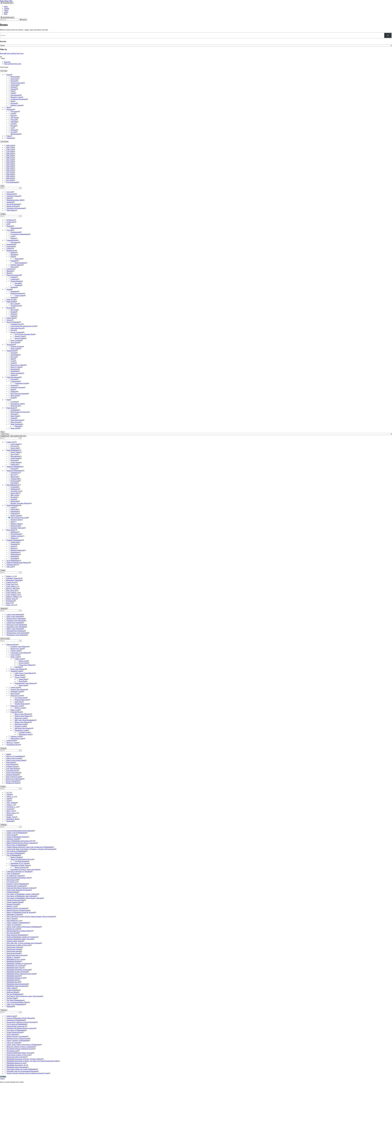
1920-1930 (9, 162)
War (8, 400)
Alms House (10, 762)
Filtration (18, 426)
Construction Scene (21, 383)
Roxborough (15, 481)
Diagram (13, 89)
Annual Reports (11, 764)
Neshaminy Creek (16, 691)
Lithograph (14, 85)
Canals (13, 363)
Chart (12, 93)
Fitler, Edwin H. (11, 590)
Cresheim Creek (24, 732)
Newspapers (15, 242)
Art (7, 224)
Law (12, 236)
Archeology (10, 220)
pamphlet (14, 122)
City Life (9, 192)
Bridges (13, 252)
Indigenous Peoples (17, 293)
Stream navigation (16, 373)
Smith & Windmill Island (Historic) (18, 562)
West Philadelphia (12, 485)
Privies (13, 330)
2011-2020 (9, 180)
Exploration (10, 246)
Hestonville (14, 501)
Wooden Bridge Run (21, 704)
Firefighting (14, 410)
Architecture (10, 222)
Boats (12, 359)
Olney (13, 522)
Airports (13, 353)
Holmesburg (15, 552)
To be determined (11, 182)
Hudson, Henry (11, 599)
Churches (14, 379)
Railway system (16, 367)
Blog (5, 14)
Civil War (14, 402)
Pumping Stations (16, 265)
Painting (13, 87)
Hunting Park (15, 526)
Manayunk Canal (20, 718)
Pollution (13, 391)
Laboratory (10, 269)
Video (8, 136)
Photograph (14, 77)
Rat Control (14, 303)
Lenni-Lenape (19, 295)
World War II (15, 406)
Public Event (11, 299)
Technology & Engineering (15, 208)
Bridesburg (14, 532)
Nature (9, 198)
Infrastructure (11, 194)
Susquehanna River (13, 744)
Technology (10, 344)
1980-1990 (9, 174)
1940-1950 (9, 166)
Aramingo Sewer (11, 766)
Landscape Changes (13, 196)
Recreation (10, 308)
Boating (13, 312)
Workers (13, 297)
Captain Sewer (11, 582)
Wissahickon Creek (21, 730)
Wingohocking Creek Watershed (17, 633)
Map (8, 107)
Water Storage (15, 422)
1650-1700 (9, 147)
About (6, 12)
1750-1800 (9, 151)
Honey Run (22, 685)
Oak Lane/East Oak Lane (19, 517)
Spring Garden (15, 515)
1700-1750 (9, 149)
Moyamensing (15, 456)
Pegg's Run (14, 693)
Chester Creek (15, 650)
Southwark (14, 464)
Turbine (13, 418)
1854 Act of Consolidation (14, 756)
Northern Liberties (16, 536)
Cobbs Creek (19, 659)
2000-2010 (9, 178)
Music (9, 273)
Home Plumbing (20, 263)
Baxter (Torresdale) (12, 781)
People (9, 289)
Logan (13, 507)
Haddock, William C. (13, 597)
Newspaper (14, 111)
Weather (13, 287)
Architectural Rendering (18, 99)
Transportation (11, 350)
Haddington (14, 489)
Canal (12, 361)
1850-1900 (9, 156)
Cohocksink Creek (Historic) (20, 653)
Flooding (18, 285)
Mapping (9, 271)
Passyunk (14, 460)
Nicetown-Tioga (16, 519)
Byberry (13, 548)
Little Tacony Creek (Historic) (24, 673)
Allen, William (11, 803)
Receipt (13, 126)
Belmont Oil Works (12, 783)
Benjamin (10, 821)
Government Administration (20, 234)
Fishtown (14, 538)
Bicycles (13, 357)
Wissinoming (15, 554)
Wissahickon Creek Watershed (16, 635)
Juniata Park (14, 542)
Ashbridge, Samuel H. (13, 578)
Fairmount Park (12, 564)
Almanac (13, 130)
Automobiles (15, 355)
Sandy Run (18, 702)
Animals (13, 277)
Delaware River (12, 644)
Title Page (14, 117)
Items (6, 6)
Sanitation (10, 202)
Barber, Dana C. (12, 813)
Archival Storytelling (13, 772)
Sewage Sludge (20, 338)
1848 (7, 754)
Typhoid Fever (15, 306)
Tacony (13, 546)
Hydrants (14, 414)
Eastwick (14, 468)
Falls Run (18, 667)
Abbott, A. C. (10, 576)
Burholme (14, 556)
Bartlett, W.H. (11, 817)
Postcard (13, 103)
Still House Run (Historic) (23, 728)
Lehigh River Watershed (14, 622)
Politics (13, 238)
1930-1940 (9, 164)
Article (13, 124)
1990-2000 (9, 176)
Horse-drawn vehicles (18, 365)
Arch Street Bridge (12, 768)
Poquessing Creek (16, 706)
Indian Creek (23, 661)
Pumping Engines (16, 346)
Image (9, 75)
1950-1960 (9, 168)
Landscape (14, 279)
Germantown (15, 472)
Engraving (14, 79)
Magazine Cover (16, 97)
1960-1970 (9, 170)
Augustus (9, 809)
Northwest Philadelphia (14, 470)
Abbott (8, 794)
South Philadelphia (13, 450)
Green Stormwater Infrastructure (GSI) (23, 326)
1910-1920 (9, 160)
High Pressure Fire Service (19, 412)
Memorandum (15, 134)
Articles (6, 8)
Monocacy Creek (12, 742)
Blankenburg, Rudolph (13, 580)
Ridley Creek (15, 710)
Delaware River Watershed (15, 618)
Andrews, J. (10, 805)
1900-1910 (9, 158)
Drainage (14, 385)
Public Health (11, 301)
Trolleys (13, 375)
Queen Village (15, 452)
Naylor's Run (23, 663)
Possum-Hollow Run (21, 700)
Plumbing (14, 261)
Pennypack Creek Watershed (16, 625)
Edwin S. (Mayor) (12, 588)
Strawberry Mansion (17, 528)
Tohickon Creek (16, 736)
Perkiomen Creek (20, 724)
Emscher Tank (19, 336)
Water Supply (11, 210)
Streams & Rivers (12, 206)
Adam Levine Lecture (13, 758)
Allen (8, 800)
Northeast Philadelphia (14, 540)
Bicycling (14, 310)
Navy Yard (14, 454)
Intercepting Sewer (17, 328)
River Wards (11, 530)
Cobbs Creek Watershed (14, 614)
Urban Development (13, 377)
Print (12, 91)
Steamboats (14, 369)
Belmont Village (16, 524)
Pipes (12, 256)
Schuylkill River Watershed (15, 631)
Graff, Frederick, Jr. (12, 592)
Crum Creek (15, 655)
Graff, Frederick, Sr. (12, 594)
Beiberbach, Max (12, 819)
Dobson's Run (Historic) (22, 716)
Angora (13, 499)
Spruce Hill (14, 493)
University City (16, 491)
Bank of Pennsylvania (13, 777)
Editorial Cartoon (16, 105)
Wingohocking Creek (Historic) (25, 683)
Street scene (14, 395)
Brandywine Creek (17, 648)
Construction (15, 381)
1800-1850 (9, 153)
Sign (12, 101)
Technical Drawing (17, 83)
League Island (15, 462)
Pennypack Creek (16, 695)
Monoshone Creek (25, 734)
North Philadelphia (13, 505)
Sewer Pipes (15, 342)
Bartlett (9, 815)
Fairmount (14, 513)
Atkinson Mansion (12, 775)
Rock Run (22, 681)
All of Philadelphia (12, 560)
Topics (6, 10)
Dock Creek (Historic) (18, 669)
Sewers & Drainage (13, 204)
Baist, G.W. (10, 811)
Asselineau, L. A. (12, 807)
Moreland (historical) (17, 550)
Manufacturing (15, 228)
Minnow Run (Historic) (22, 722)
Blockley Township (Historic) (20, 503)
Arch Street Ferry (11, 770)
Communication (12, 240)
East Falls (14, 483)
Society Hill (14, 448)
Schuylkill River (16, 712)
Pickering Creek (20, 726)
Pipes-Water (14, 416)
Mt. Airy (13, 475)
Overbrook (14, 487)
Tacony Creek (19, 677)
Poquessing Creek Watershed (16, 627)
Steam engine (15, 348)
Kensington (14, 511)
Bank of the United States (14, 779)
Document (10, 109)
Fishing (13, 314)
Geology (9, 248)
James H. (9, 603)
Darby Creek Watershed (14, 616)
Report (13, 115)
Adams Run (22, 679)
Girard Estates (15, 458)
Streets (13, 397)
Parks (12, 389)
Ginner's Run (15, 687)
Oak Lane (10, 566)
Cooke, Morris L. (11, 586)
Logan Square (15, 444)
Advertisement (15, 95)
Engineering (10, 244)
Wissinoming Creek (17, 738)
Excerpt (13, 132)
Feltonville (14, 509)
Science (9, 320)
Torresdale (14, 558)
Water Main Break (16, 420)
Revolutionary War (17, 404)
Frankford (14, 544)
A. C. (8, 792)
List (12, 128)
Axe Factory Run (20, 697)
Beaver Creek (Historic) (22, 714)
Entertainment (15, 232)
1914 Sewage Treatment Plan (24, 334)
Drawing (13, 81)
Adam (8, 798)
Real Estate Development (19, 393)
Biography (14, 291)
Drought (17, 283)
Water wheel (15, 428)
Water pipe (18, 259)
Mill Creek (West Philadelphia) (25, 720)
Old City (13, 446)
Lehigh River (11, 740)
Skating (13, 316)
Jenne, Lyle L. (10, 605)
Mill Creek (14, 495)
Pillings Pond (19, 675)
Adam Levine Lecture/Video (15, 760)
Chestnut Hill (15, 479)
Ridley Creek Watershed (14, 629)
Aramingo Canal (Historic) (19, 646)
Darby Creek (15, 657)
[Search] (387, 35)
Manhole (13, 254)
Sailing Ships (11, 318)
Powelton (14, 497)
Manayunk (14, 477)
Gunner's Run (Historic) (18, 689)
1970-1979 (9, 172)
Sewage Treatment (17, 332)
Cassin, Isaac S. (11, 584)
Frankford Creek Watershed (15, 620)
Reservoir (14, 267)
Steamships (14, 371)
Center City (10, 442)
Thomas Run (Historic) (26, 665)
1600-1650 (9, 145)
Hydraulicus (10, 601)
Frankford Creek (16, 671)
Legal (12, 113)
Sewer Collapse (16, 340)
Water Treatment (16, 424)
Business (9, 226)
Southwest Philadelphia (14, 466)
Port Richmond (15, 534)
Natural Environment (13, 275)
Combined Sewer (16, 324)
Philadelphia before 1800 (15, 200)
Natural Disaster (16, 281)
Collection (10, 138)
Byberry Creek (19, 708)
